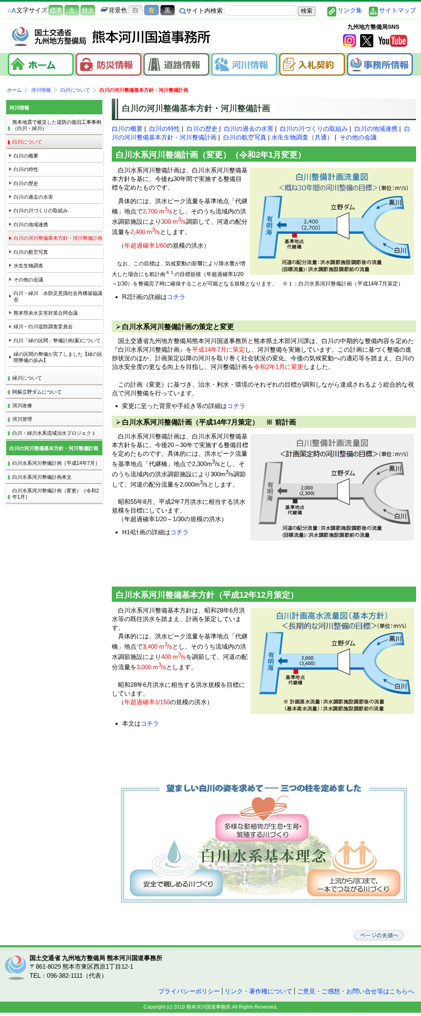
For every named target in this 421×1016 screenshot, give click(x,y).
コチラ (176, 296)
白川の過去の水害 (248, 128)
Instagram (349, 40)
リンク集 (350, 10)
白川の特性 (164, 128)
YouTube (392, 40)
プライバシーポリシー (189, 991)
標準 (56, 10)
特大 (88, 10)
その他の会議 (358, 137)
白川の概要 (127, 128)
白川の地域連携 (376, 128)
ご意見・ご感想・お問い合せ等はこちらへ (355, 991)
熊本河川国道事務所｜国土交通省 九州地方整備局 (112, 36)
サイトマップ (397, 10)
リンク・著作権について (258, 991)
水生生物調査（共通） (302, 137)
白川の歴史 (202, 128)
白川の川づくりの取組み (314, 128)
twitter (366, 40)
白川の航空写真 (244, 137)
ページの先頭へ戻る (379, 935)
